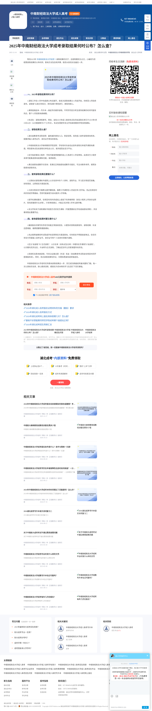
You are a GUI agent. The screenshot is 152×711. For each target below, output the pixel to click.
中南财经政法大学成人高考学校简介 (41, 665)
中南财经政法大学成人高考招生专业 (81, 669)
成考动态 (48, 2)
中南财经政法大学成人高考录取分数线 (104, 665)
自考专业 (7, 695)
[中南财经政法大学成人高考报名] (147, 34)
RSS (44, 703)
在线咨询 (75, 14)
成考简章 (30, 38)
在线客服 (147, 47)
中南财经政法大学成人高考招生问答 (18, 673)
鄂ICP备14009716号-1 (11, 706)
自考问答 (43, 689)
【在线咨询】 (124, 141)
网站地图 (37, 703)
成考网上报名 (102, 2)
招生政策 (74, 38)
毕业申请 (25, 692)
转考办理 (25, 689)
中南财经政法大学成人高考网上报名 (77, 673)
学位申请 (25, 695)
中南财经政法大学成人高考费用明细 (50, 669)
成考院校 (30, 2)
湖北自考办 (8, 689)
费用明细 (117, 38)
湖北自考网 (7, 703)
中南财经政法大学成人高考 (33, 52)
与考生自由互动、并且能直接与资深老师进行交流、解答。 (124, 100)
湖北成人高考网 (18, 703)
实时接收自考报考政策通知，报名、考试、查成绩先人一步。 (124, 122)
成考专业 (39, 2)
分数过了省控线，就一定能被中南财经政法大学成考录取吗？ (60, 347)
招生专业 (60, 38)
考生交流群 (137, 2)
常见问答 (89, 38)
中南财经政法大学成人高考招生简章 (72, 665)
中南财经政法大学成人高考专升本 (47, 673)
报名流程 (7, 685)
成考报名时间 (67, 2)
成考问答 (57, 2)
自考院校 (7, 692)
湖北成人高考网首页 (18, 2)
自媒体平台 (127, 2)
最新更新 (29, 703)
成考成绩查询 (79, 2)
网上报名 (131, 38)
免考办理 (25, 685)
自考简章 (45, 38)
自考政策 (43, 685)
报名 (147, 37)
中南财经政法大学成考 (45, 59)
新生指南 (8, 681)
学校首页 (15, 38)
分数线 (103, 38)
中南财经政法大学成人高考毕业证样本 (19, 669)
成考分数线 (91, 2)
